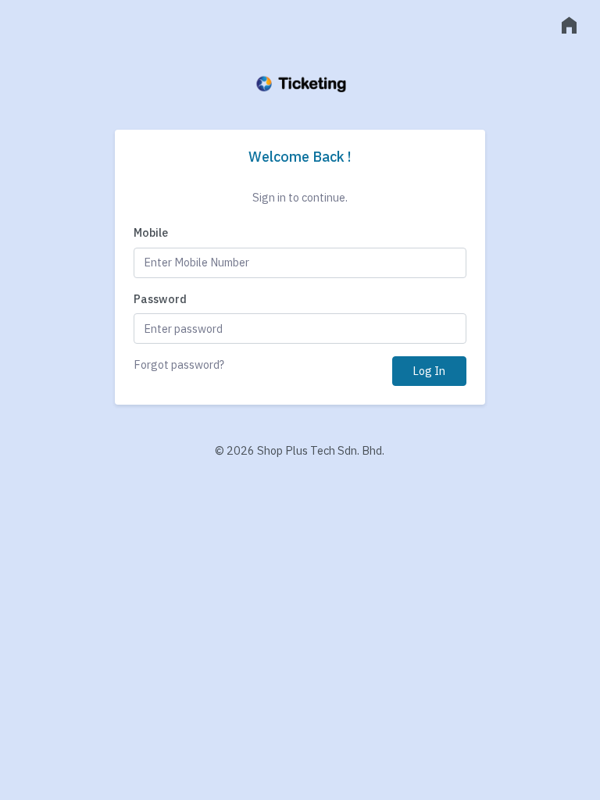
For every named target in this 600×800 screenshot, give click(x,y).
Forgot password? (179, 364)
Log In (428, 370)
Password (160, 298)
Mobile (151, 232)
